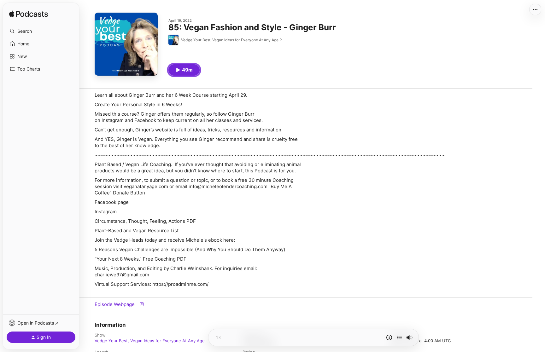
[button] (41, 31)
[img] (28, 14)
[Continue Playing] (399, 337)
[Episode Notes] (389, 337)
